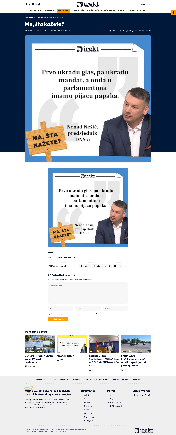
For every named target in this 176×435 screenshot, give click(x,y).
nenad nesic (67, 257)
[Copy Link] (132, 30)
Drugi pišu (94, 351)
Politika (39, 351)
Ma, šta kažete (42, 30)
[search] (139, 4)
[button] (173, 12)
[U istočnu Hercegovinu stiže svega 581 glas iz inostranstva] (40, 344)
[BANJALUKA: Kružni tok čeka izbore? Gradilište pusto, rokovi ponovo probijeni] (136, 344)
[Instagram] (36, 4)
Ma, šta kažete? (65, 355)
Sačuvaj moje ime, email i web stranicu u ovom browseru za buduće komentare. (75, 314)
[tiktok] (39, 4)
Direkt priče (41, 348)
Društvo (30, 351)
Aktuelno (30, 348)
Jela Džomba (32, 366)
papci (74, 257)
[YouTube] (33, 4)
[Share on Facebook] (120, 30)
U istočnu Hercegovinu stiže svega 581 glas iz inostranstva (39, 359)
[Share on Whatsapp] (126, 30)
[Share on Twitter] (123, 30)
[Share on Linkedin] (129, 30)
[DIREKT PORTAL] (88, 4)
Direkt (32, 30)
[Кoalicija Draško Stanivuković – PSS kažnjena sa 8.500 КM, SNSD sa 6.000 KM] (104, 344)
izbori (60, 257)
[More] (136, 30)
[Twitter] (29, 4)
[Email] (115, 266)
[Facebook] (26, 4)
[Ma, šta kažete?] (72, 344)
